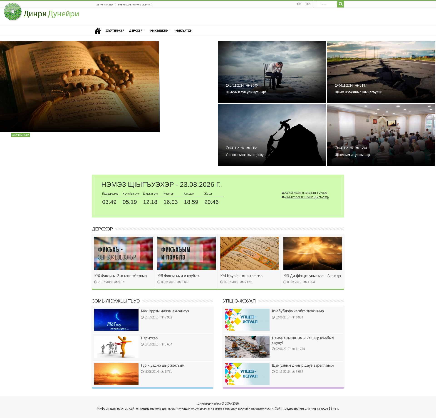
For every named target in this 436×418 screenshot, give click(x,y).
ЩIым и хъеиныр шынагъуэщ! (358, 92)
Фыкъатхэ (183, 30)
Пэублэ (98, 30)
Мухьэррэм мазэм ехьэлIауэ (165, 310)
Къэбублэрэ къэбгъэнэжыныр (298, 310)
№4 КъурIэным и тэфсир (241, 275)
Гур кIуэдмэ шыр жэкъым (162, 365)
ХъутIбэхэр (115, 30)
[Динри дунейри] (40, 13)
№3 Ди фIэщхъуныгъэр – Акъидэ (312, 275)
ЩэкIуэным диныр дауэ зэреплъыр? (303, 365)
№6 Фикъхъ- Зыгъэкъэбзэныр (120, 275)
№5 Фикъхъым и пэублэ (178, 275)
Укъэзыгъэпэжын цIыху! (245, 154)
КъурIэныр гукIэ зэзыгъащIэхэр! (49, 149)
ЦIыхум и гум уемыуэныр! (246, 92)
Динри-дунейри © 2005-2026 (218, 403)
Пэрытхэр (149, 337)
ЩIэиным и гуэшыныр (352, 154)
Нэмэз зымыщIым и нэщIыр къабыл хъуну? (303, 340)
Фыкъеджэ (158, 30)
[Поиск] (340, 4)
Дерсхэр (136, 30)
